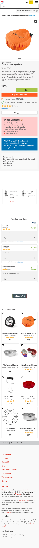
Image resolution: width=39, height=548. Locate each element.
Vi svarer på (5, 490)
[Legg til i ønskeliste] (3, 313)
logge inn (9, 143)
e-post (10, 490)
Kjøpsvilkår (5, 462)
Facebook (18, 494)
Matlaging (14, 15)
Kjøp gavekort (6, 473)
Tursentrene (7, 512)
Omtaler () (5, 108)
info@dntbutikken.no (20, 443)
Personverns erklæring (10, 470)
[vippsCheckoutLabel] (20, 95)
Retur (4, 466)
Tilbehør (32, 15)
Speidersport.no (20, 241)
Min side (5, 458)
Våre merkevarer (7, 477)
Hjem (3, 15)
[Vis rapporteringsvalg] (35, 238)
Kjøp (26, 90)
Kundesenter (6, 454)
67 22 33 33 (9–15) (7, 443)
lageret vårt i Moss (24, 500)
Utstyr (8, 15)
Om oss (4, 481)
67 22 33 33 (24, 490)
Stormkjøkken (24, 15)
